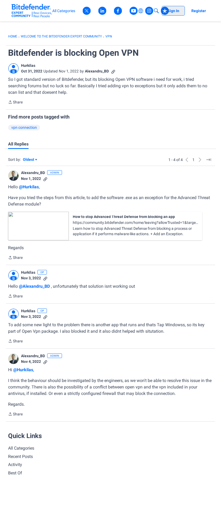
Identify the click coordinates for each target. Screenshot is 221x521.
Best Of (15, 472)
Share (15, 102)
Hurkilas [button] (28, 65)
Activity (15, 464)
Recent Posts (20, 456)
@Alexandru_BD (34, 286)
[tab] (18, 144)
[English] (32, 11)
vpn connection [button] (24, 127)
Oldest (29, 159)
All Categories (21, 448)
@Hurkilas (29, 186)
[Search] (156, 11)
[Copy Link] (113, 71)
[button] (13, 68)
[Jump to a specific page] (208, 159)
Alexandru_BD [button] (97, 71)
